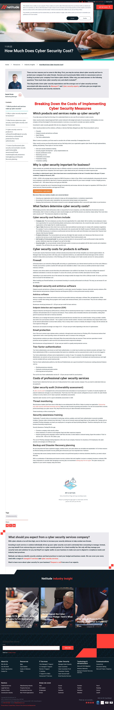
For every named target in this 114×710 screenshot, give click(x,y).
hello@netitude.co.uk (19, 702)
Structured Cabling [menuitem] (101, 666)
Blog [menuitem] (21, 664)
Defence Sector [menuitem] (5, 690)
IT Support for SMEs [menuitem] (44, 673)
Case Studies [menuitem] (23, 666)
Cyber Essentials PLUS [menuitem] (64, 669)
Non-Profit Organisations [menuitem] (27, 692)
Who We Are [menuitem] (4, 664)
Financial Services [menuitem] (6, 685)
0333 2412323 (6, 702)
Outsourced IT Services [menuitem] (45, 676)
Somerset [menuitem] (61, 692)
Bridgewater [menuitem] (42, 690)
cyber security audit (39, 391)
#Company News (47, 625)
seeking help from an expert (83, 460)
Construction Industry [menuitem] (7, 692)
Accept (72, 18)
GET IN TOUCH (103, 7)
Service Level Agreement (29, 705)
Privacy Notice (4, 705)
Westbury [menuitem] (79, 690)
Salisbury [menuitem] (60, 690)
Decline (85, 18)
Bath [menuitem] (40, 685)
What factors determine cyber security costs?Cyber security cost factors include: (16, 123)
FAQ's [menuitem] (21, 671)
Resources (16, 64)
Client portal (109, 1)
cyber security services (49, 558)
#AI (78, 625)
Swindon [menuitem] (79, 685)
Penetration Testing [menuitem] (63, 671)
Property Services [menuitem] (25, 688)
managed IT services (30, 558)
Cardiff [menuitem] (98, 692)
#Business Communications (16, 625)
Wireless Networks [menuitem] (82, 668)
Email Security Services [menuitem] (64, 676)
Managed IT (55, 86)
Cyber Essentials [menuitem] (62, 666)
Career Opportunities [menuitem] (6, 669)
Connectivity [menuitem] (99, 664)
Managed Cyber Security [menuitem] (65, 664)
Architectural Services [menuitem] (26, 690)
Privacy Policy (12, 652)
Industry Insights (30, 64)
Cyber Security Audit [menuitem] (63, 673)
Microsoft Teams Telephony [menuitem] (104, 669)
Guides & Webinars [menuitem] (25, 669)
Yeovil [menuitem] (98, 685)
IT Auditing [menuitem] (42, 671)
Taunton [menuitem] (79, 688)
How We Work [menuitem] (5, 666)
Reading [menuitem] (98, 688)
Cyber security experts (71, 86)
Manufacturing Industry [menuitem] (26, 685)
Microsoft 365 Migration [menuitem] (83, 666)
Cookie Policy (12, 705)
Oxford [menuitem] (98, 690)
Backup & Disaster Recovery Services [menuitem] (85, 671)
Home (7, 64)
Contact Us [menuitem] (4, 671)
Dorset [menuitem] (60, 685)
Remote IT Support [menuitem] (44, 669)
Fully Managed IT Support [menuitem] (46, 664)
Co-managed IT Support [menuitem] (45, 666)
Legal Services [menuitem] (5, 688)
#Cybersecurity (11, 516)
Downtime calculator (42, 191)
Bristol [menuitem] (41, 692)
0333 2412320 (99, 1)
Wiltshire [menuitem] (79, 692)
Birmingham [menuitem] (42, 688)
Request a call (56, 562)
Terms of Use (19, 705)
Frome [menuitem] (60, 688)
